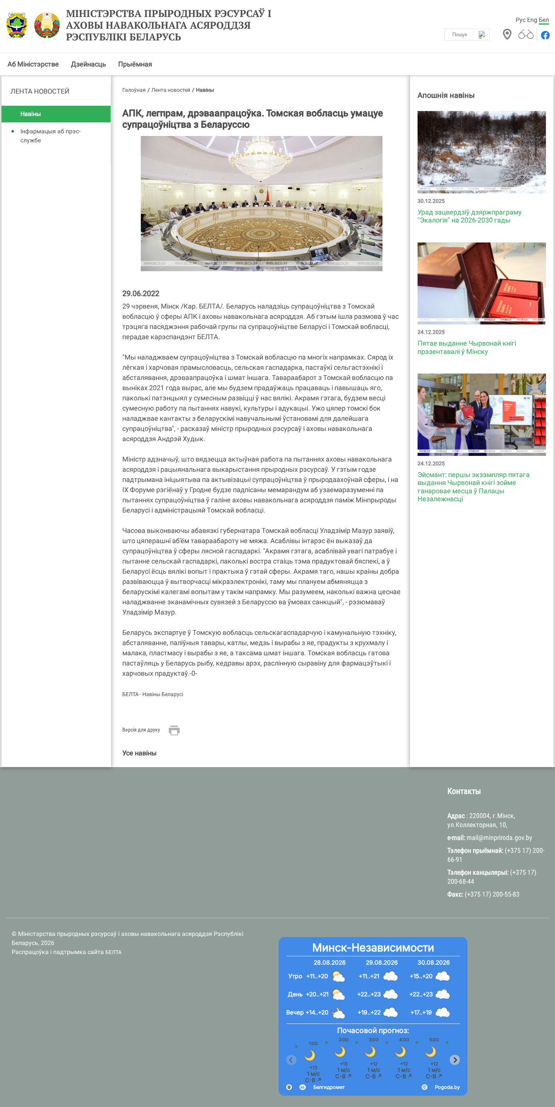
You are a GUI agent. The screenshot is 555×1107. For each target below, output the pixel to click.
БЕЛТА (113, 952)
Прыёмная (135, 64)
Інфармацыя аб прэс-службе (50, 136)
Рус (521, 19)
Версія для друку (141, 730)
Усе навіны (139, 753)
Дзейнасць (88, 64)
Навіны (30, 113)
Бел (544, 19)
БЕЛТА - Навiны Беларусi (152, 694)
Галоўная (134, 90)
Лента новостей (40, 91)
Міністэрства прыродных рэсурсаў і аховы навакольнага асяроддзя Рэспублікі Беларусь (168, 25)
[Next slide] (455, 1060)
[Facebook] (545, 35)
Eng (532, 19)
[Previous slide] (291, 1060)
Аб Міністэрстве (33, 64)
